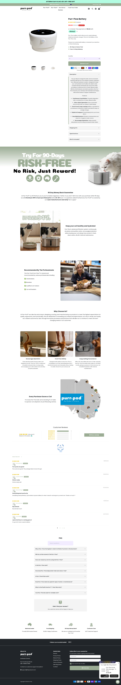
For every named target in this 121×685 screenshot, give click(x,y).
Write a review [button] (94, 435)
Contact (55, 666)
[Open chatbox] (118, 682)
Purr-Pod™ (46, 7)
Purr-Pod (30, 681)
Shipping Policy (57, 660)
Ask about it (114, 676)
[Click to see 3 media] (53, 68)
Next (64, 39)
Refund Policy (56, 658)
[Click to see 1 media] (34, 68)
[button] (71, 22)
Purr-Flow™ (54, 7)
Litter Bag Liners (57, 664)
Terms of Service (57, 662)
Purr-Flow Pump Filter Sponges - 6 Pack (111, 669)
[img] (15, 461)
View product (106, 676)
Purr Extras (62, 7)
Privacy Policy (56, 655)
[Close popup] (118, 663)
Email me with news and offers (78, 663)
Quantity (70, 56)
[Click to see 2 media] (43, 68)
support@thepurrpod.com (28, 670)
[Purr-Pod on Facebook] (69, 642)
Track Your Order (73, 7)
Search (55, 653)
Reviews (60, 10)
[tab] (84, 74)
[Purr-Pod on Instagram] (70, 642)
